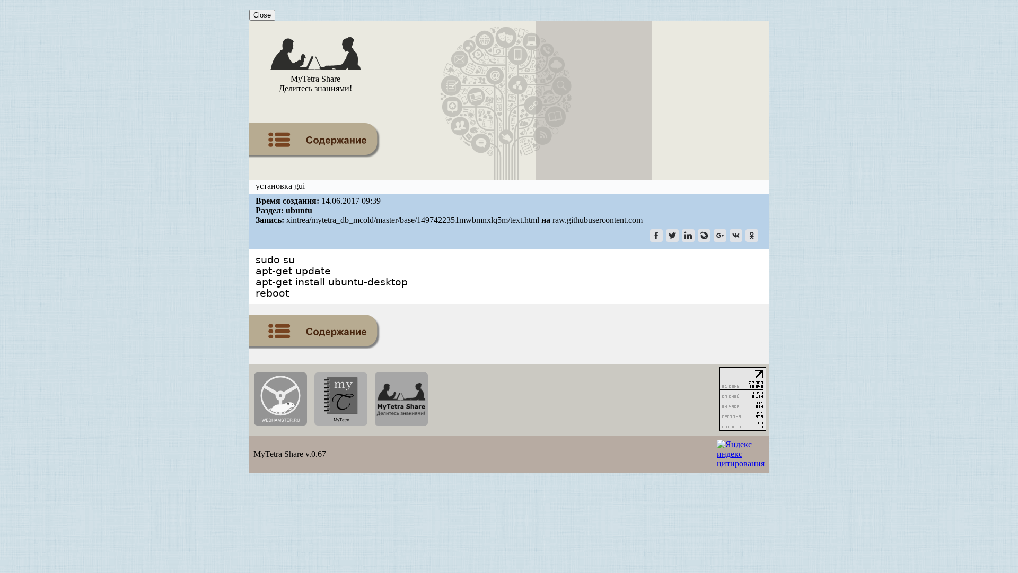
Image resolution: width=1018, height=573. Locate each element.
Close (262, 15)
